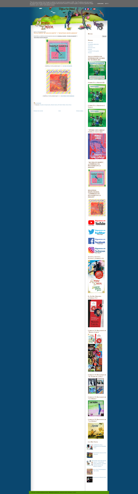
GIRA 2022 (90, 46)
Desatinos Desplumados (45, 104)
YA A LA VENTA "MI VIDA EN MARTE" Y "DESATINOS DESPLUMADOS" (55, 33)
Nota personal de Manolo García (99, 477)
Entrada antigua (79, 110)
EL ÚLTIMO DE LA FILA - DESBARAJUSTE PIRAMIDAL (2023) (99, 446)
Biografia (90, 49)
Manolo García (54, 104)
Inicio (59, 110)
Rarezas (90, 52)
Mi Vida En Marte (61, 104)
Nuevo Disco (68, 104)
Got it (106, 3)
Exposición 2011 (91, 47)
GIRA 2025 (90, 42)
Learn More (100, 3)
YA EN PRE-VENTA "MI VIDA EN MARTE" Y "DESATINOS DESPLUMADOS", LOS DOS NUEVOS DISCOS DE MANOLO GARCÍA (99, 463)
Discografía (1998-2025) (93, 44)
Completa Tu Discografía (93, 51)
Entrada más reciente (38, 110)
